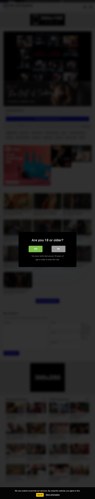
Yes (35, 249)
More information (53, 495)
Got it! (40, 495)
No (58, 249)
